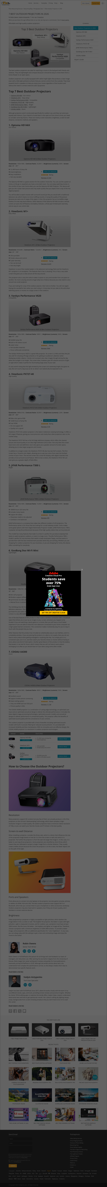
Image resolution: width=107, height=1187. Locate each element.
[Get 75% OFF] (53, 593)
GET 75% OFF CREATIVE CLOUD (53, 613)
